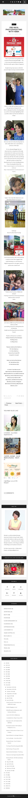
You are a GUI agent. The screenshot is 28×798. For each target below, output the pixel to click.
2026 (7, 663)
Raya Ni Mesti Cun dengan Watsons (14, 735)
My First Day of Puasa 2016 (12, 749)
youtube (21, 595)
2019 (7, 678)
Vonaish (17, 355)
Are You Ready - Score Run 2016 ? (14, 738)
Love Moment (7, 630)
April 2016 (9, 764)
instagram (20, 589)
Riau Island (7, 636)
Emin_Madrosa (14, 351)
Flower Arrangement (9, 620)
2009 (7, 786)
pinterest (14, 595)
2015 (7, 772)
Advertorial (7, 611)
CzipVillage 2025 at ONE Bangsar (11, 481)
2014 (7, 775)
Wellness (6, 651)
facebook (7, 589)
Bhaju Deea (15, 339)
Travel (5, 648)
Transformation (8, 645)
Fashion (6, 617)
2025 (7, 665)
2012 (7, 779)
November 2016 (10, 689)
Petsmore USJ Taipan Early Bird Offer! (15, 755)
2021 (7, 674)
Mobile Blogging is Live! (11, 707)
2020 (7, 676)
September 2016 (10, 693)
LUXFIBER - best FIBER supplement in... (10, 433)
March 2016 (9, 766)
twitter (13, 589)
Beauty (14, 24)
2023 (7, 669)
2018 (7, 680)
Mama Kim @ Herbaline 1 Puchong (14, 752)
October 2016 (10, 691)
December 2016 (10, 687)
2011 (7, 781)
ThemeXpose (18, 796)
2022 (7, 671)
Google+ (7, 595)
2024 (7, 667)
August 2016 (9, 696)
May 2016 (9, 761)
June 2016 (9, 700)
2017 (7, 682)
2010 (7, 783)
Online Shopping (8, 633)
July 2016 (9, 698)
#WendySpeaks (8, 608)
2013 (7, 777)
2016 (7, 685)
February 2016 (10, 768)
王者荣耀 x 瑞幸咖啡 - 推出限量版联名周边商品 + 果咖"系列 (12, 457)
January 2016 (10, 770)
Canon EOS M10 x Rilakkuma (13, 715)
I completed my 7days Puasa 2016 (14, 718)
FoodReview (7, 623)
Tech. (5, 642)
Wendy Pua (11, 34)
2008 (7, 788)
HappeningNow (7, 398)
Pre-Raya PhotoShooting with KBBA (14, 746)
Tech (5, 639)
